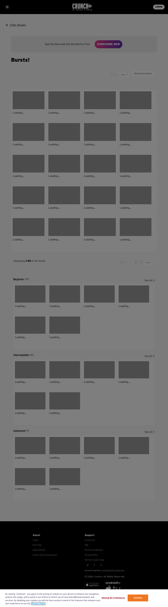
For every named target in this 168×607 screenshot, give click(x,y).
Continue (138, 598)
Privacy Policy (38, 604)
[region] (84, 598)
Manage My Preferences (113, 598)
